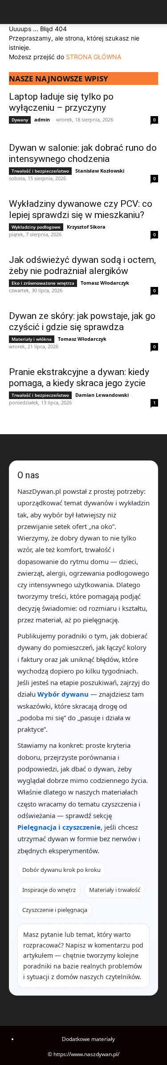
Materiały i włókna (32, 339)
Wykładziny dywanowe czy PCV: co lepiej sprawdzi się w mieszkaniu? (80, 209)
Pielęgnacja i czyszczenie (59, 827)
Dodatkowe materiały (88, 1039)
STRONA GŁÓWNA (93, 57)
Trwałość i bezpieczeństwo (40, 171)
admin (42, 119)
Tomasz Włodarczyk (105, 282)
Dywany (20, 120)
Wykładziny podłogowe (36, 227)
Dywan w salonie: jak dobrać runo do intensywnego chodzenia (83, 153)
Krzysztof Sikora (86, 226)
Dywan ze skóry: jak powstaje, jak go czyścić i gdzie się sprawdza (82, 321)
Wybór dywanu (63, 694)
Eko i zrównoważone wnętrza (43, 283)
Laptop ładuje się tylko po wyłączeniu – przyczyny (61, 102)
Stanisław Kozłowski (99, 170)
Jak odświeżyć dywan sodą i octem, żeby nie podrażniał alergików (82, 265)
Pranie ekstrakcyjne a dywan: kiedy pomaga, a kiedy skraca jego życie (79, 377)
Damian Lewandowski (102, 394)
